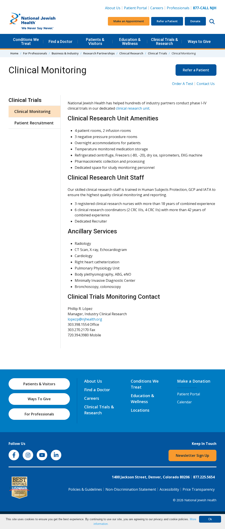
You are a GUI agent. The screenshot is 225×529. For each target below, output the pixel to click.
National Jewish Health (200, 500)
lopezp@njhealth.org (85, 319)
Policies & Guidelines (85, 489)
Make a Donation (193, 381)
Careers (157, 7)
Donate (195, 21)
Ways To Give (39, 398)
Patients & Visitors (95, 41)
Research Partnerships (99, 53)
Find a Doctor (61, 41)
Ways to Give (199, 41)
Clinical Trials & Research (164, 41)
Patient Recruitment (34, 122)
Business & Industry (65, 53)
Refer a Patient (167, 21)
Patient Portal (135, 8)
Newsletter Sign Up (192, 455)
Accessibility (169, 489)
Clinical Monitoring (32, 111)
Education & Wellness (130, 41)
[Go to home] (41, 21)
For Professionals (35, 53)
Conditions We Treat (26, 41)
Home (14, 53)
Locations (140, 410)
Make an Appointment (128, 21)
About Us (112, 8)
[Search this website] (212, 21)
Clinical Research (131, 53)
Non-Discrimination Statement (130, 489)
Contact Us (206, 83)
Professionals (178, 8)
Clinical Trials (157, 53)
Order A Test (182, 83)
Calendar (184, 402)
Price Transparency (199, 489)
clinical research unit (132, 108)
